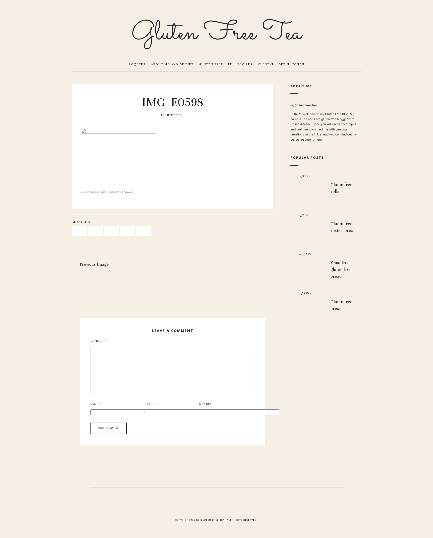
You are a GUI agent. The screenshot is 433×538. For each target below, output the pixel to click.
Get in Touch (291, 64)
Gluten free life (215, 64)
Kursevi (265, 64)
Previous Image (90, 264)
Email (150, 404)
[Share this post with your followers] (95, 231)
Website (205, 404)
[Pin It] (111, 231)
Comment (98, 341)
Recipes (245, 64)
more (318, 139)
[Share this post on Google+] (127, 231)
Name (95, 404)
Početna (137, 64)
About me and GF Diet (172, 64)
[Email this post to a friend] (143, 231)
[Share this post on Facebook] (79, 231)
